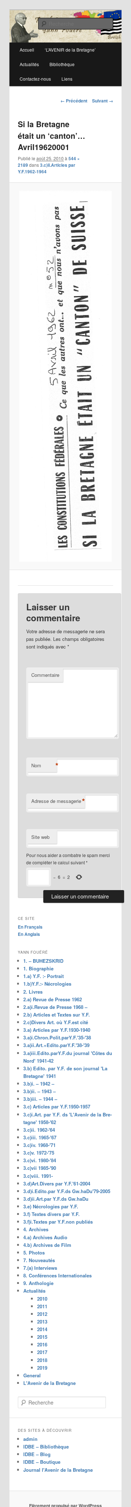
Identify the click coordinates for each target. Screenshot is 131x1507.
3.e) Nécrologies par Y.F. (50, 1206)
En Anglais (29, 934)
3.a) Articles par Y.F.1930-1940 (56, 1029)
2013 (42, 1321)
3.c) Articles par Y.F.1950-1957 (56, 1106)
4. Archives (35, 1229)
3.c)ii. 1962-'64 (39, 1129)
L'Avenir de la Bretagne (49, 1382)
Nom (44, 765)
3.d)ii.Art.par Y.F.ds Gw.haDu (55, 1198)
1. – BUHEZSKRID (43, 960)
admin (30, 1438)
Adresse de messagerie (58, 801)
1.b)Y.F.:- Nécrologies (47, 983)
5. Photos (34, 1252)
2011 (42, 1306)
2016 (42, 1344)
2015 (42, 1336)
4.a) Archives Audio (45, 1237)
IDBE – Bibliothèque (46, 1446)
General (32, 1375)
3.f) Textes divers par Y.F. (51, 1214)
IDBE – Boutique (41, 1461)
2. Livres (33, 991)
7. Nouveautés (39, 1260)
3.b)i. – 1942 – (38, 1083)
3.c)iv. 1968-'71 (39, 1145)
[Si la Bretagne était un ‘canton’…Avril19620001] (65, 376)
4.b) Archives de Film (47, 1244)
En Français (30, 927)
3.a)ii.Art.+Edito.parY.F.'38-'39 (56, 1045)
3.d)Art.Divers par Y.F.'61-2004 (56, 1183)
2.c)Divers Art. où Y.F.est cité (55, 1022)
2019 (42, 1367)
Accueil (27, 50)
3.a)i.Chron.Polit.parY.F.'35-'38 (57, 1037)
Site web (40, 836)
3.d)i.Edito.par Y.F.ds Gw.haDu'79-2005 (66, 1191)
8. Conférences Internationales (57, 1275)
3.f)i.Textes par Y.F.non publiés (58, 1221)
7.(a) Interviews (40, 1267)
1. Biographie (38, 968)
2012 (42, 1313)
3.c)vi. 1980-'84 (39, 1160)
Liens (66, 79)
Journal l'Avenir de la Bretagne (58, 1469)
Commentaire (45, 674)
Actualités (29, 64)
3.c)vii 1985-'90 (39, 1167)
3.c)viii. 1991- (38, 1175)
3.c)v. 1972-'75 (38, 1152)
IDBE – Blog (37, 1454)
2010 (42, 1298)
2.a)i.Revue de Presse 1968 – (55, 1006)
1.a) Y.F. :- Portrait (43, 976)
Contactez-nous (35, 79)
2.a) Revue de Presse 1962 (52, 999)
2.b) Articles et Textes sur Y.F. (56, 1014)
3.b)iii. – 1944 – (40, 1098)
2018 (42, 1360)
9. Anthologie (38, 1283)
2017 (42, 1352)
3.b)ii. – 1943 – (39, 1091)
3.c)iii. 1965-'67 (39, 1137)
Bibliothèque (62, 64)
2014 (42, 1329)
